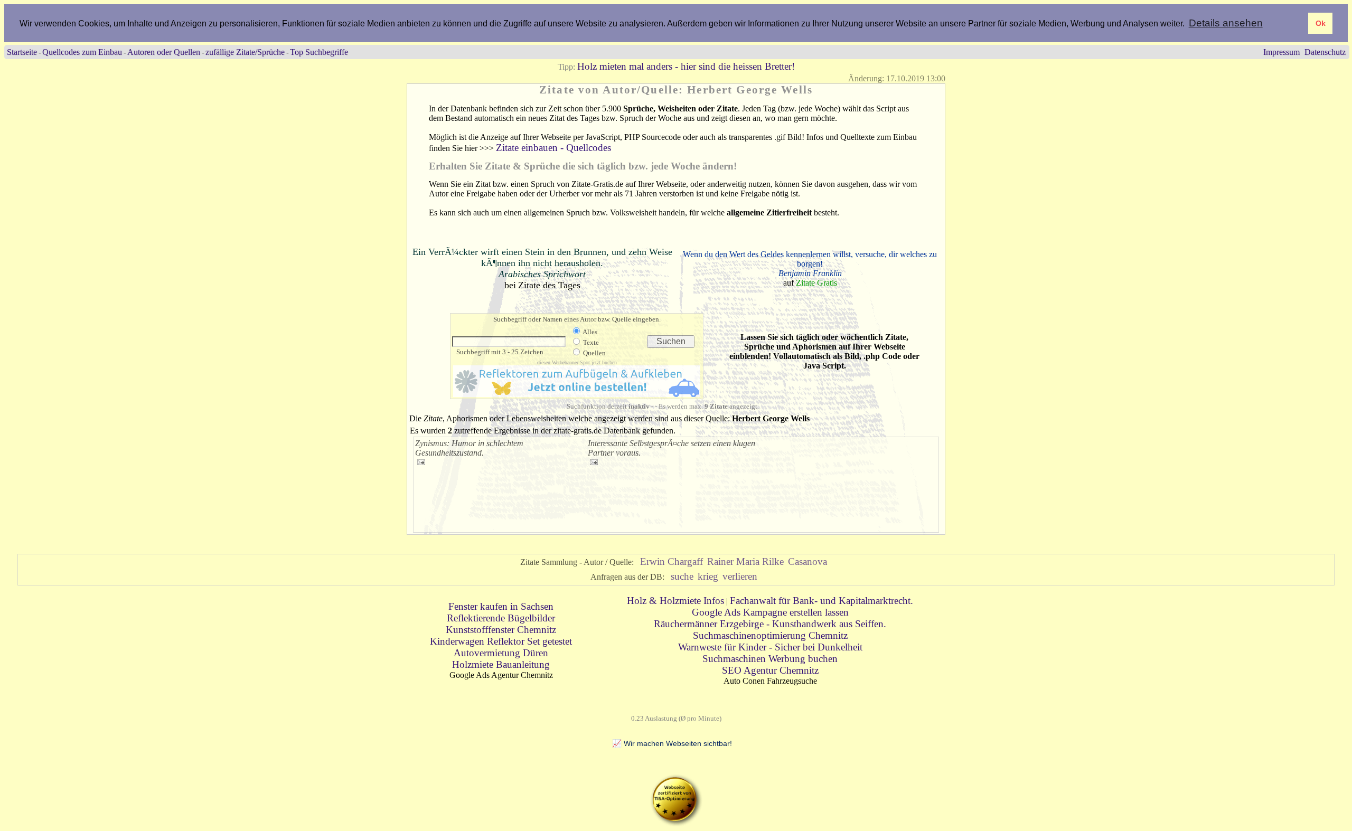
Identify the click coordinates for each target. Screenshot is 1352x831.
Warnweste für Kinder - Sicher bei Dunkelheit (770, 647)
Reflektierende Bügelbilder (501, 618)
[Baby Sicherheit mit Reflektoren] (576, 393)
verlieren (739, 576)
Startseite (22, 52)
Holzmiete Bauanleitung (501, 664)
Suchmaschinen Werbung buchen (770, 658)
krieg (708, 576)
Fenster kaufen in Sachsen (500, 606)
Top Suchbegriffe (319, 52)
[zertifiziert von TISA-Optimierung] (676, 823)
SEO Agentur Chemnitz (770, 670)
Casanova (807, 561)
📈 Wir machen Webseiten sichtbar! (672, 743)
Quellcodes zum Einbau (82, 52)
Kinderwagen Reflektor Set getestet (501, 641)
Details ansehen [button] (1226, 23)
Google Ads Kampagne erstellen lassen (770, 612)
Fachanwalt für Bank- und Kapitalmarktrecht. (821, 600)
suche (682, 576)
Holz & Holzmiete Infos (675, 600)
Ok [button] (1321, 23)
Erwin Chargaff (671, 561)
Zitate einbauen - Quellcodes (553, 147)
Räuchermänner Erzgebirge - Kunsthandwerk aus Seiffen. (770, 623)
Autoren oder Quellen (163, 52)
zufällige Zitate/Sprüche (245, 52)
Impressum (1281, 52)
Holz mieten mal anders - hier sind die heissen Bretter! (686, 66)
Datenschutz (1325, 52)
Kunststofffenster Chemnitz (501, 629)
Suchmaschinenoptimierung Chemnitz (770, 635)
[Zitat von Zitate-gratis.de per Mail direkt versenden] (421, 461)
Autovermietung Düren (501, 652)
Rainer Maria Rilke (745, 561)
